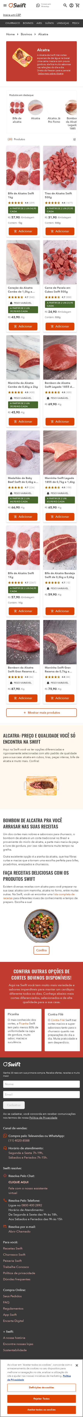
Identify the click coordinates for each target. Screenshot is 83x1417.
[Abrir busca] (65, 5)
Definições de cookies (41, 1387)
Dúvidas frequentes (16, 1279)
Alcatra (43, 34)
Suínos (49, 23)
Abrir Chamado (19, 1231)
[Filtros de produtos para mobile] (74, 139)
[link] (12, 15)
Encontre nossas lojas (18, 1344)
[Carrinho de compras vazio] (77, 5)
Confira (41, 950)
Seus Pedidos (12, 1296)
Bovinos (28, 23)
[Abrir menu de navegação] (5, 5)
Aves (39, 23)
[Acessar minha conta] (71, 5)
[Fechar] (77, 1365)
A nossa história (14, 1338)
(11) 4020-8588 (19, 1140)
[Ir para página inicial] (17, 5)
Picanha (23, 1023)
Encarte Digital (13, 1321)
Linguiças (63, 23)
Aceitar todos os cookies (41, 1409)
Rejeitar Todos (41, 1398)
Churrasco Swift (14, 1255)
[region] (41, 1388)
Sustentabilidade (15, 1350)
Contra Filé (58, 1020)
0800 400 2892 (31, 1205)
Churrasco (12, 23)
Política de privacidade (19, 1273)
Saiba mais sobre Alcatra (50, 73)
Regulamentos (13, 1308)
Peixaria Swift (12, 1261)
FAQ (6, 1302)
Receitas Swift (12, 1248)
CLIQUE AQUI (18, 1182)
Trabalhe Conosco (16, 1267)
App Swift (10, 1315)
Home (10, 34)
